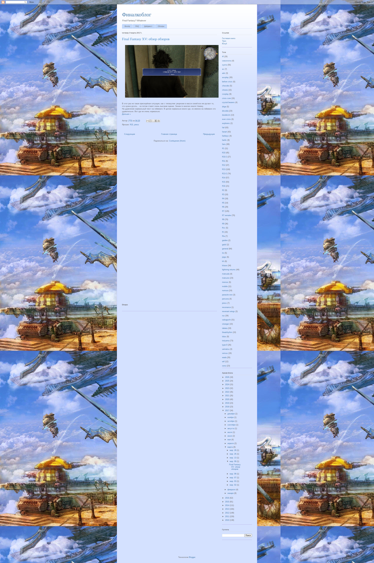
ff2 (223, 190)
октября (231, 421)
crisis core (226, 98)
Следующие (129, 134)
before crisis (227, 82)
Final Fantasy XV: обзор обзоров (145, 39)
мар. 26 (233, 454)
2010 (227, 520)
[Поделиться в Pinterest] (158, 120)
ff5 (223, 203)
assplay (225, 77)
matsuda (225, 274)
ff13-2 (224, 173)
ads (223, 73)
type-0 (224, 345)
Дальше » (126, 114)
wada (224, 357)
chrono (225, 90)
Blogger (192, 557)
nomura (225, 290)
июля (230, 432)
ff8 (223, 219)
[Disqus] (169, 184)
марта (230, 447)
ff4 (223, 198)
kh (223, 261)
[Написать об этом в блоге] (150, 120)
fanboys (225, 136)
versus (225, 353)
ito (223, 253)
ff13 (223, 169)
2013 (227, 509)
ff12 (223, 165)
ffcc (223, 228)
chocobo (225, 86)
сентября (231, 425)
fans (224, 144)
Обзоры (161, 26)
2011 (227, 516)
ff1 (223, 148)
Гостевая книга (228, 38)
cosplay (225, 94)
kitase (224, 265)
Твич (224, 41)
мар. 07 (233, 477)
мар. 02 (233, 485)
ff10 (223, 153)
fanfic (224, 140)
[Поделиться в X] (153, 120)
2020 (227, 399)
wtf (223, 361)
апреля (230, 443)
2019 (227, 403)
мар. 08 (233, 474)
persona (225, 299)
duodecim (226, 115)
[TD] (130, 121)
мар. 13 (233, 458)
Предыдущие (209, 134)
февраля (231, 489)
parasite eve (227, 295)
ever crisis (226, 119)
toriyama (225, 341)
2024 (227, 384)
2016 (227, 498)
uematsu (225, 349)
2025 (227, 381)
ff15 (131, 125)
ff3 (223, 194)
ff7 (223, 211)
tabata (224, 328)
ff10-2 (224, 157)
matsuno (225, 278)
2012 (227, 513)
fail (223, 127)
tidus (224, 336)
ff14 (223, 178)
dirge (224, 107)
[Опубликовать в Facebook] (155, 120)
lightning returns (229, 269)
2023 (227, 388)
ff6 (223, 207)
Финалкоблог (136, 15)
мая (229, 439)
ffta (223, 236)
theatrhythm (227, 332)
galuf (224, 244)
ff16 (223, 186)
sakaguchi (226, 320)
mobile (225, 286)
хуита (224, 65)
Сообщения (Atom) (177, 141)
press (136, 125)
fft (223, 232)
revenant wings (228, 311)
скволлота (226, 61)
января (230, 493)
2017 (227, 410)
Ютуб (224, 44)
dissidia (225, 111)
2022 (227, 392)
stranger (225, 324)
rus (223, 316)
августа (231, 428)
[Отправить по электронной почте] (147, 120)
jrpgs (224, 257)
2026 (227, 377)
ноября (230, 417)
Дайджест (148, 26)
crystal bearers (228, 102)
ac (223, 69)
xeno (224, 366)
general (225, 249)
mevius (225, 282)
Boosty (127, 26)
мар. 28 (233, 450)
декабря (231, 414)
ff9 (223, 224)
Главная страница (169, 134)
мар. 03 (233, 481)
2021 (227, 395)
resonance (226, 307)
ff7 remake (226, 215)
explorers (226, 123)
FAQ (137, 26)
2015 (227, 502)
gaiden (225, 240)
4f (223, 56)
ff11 (223, 161)
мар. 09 (233, 461)
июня (230, 436)
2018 (227, 407)
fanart (224, 132)
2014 (227, 505)
